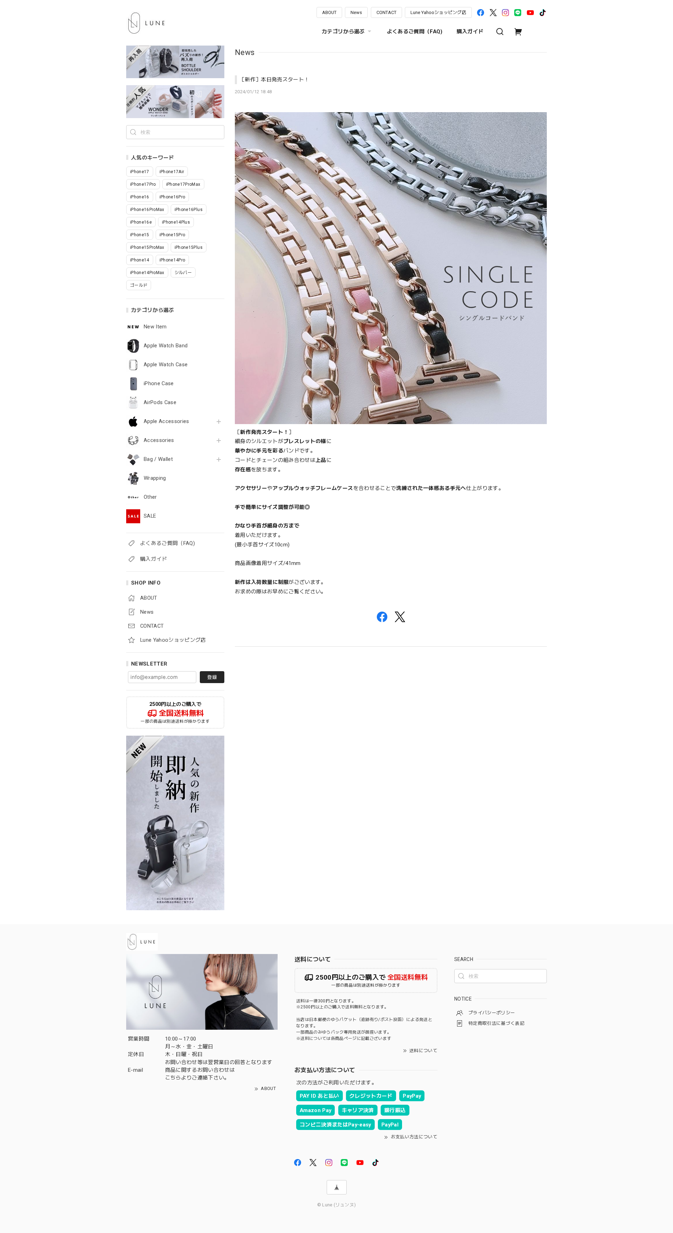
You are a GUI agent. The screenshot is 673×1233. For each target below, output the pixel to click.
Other (150, 497)
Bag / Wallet (158, 459)
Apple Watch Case (166, 365)
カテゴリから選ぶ (343, 31)
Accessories (159, 440)
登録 (212, 677)
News (356, 12)
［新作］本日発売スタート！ (274, 79)
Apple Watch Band (166, 346)
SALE (150, 516)
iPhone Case (159, 384)
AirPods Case (160, 403)
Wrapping (155, 478)
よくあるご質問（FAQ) (415, 31)
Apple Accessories (166, 421)
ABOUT (329, 12)
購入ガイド (470, 31)
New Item (155, 327)
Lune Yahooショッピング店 (438, 12)
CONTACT (386, 12)
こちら (173, 1078)
